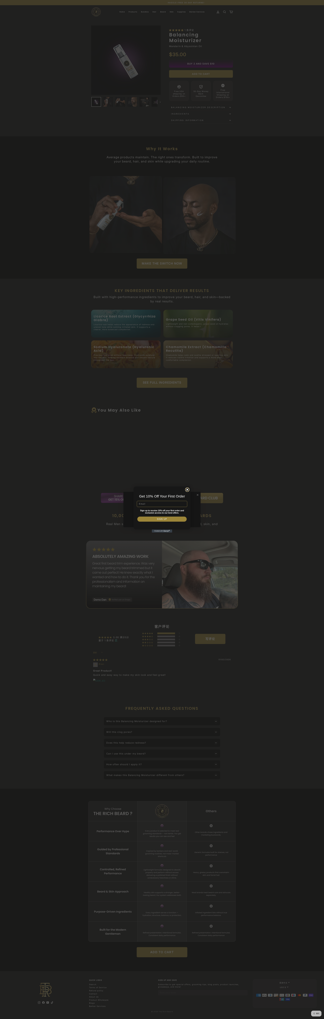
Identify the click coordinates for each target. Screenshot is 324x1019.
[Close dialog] (187, 490)
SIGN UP (162, 519)
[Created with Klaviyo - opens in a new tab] (162, 531)
